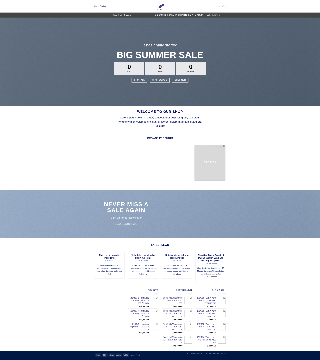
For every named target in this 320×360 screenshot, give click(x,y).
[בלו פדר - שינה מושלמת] (160, 6)
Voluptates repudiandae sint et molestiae (143, 256)
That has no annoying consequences (109, 256)
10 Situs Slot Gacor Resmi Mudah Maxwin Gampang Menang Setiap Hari (211, 258)
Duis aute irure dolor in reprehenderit (176, 256)
